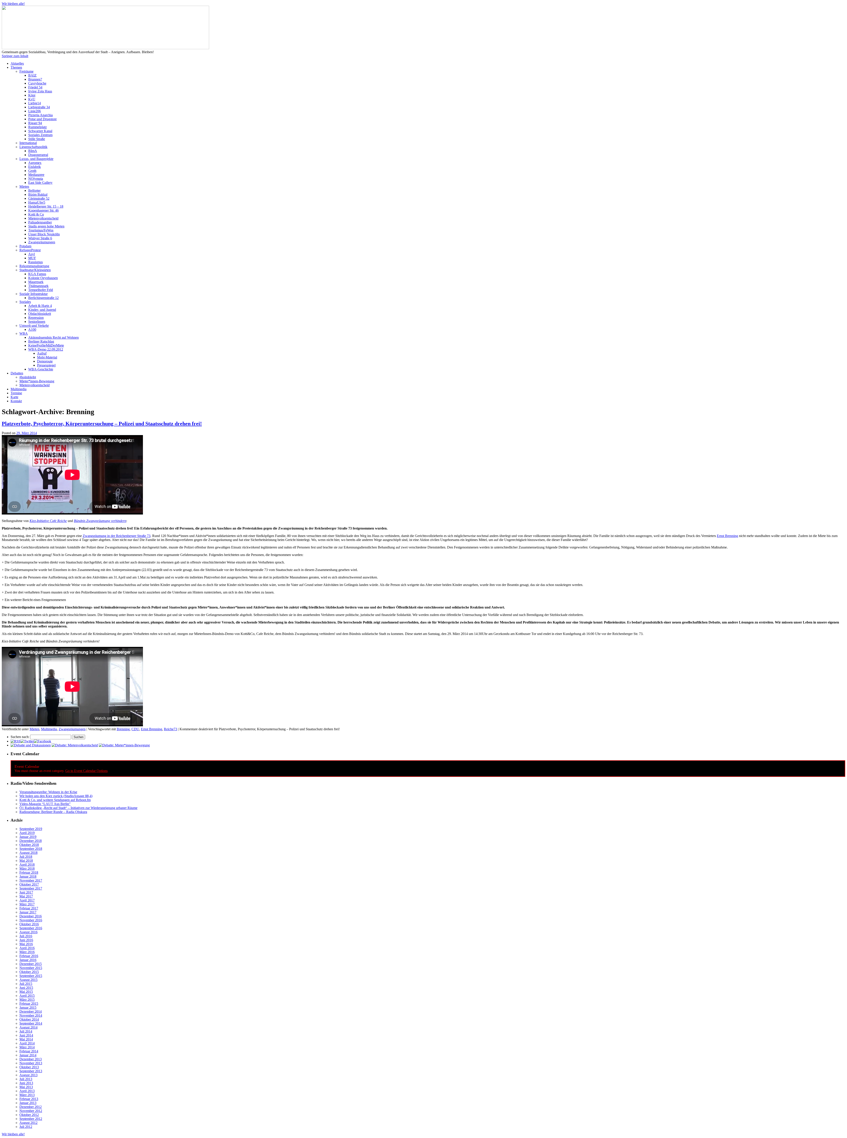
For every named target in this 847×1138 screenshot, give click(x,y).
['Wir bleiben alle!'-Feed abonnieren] (16, 741)
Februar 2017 (28, 908)
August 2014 (28, 1027)
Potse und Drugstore (42, 119)
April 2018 (27, 864)
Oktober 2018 (29, 845)
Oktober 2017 (29, 884)
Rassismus (35, 262)
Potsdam (25, 246)
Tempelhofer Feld (40, 290)
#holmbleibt (27, 377)
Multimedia (18, 389)
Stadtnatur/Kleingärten (35, 270)
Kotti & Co (36, 214)
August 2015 (28, 980)
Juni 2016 (26, 940)
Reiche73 (170, 729)
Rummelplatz (37, 127)
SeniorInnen (36, 321)
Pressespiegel (46, 365)
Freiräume (26, 71)
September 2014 (30, 1023)
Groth (32, 171)
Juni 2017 (26, 892)
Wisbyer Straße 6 (40, 238)
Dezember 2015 (30, 964)
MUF (32, 258)
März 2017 (27, 904)
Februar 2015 (28, 1003)
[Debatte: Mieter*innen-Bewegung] (124, 745)
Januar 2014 (27, 1055)
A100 (32, 329)
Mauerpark (35, 282)
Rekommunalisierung (34, 266)
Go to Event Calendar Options (86, 771)
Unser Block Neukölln (44, 234)
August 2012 (28, 1123)
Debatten (17, 373)
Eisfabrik (34, 167)
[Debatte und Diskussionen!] (31, 745)
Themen (16, 67)
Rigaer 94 (35, 123)
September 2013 (30, 1071)
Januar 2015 (27, 1007)
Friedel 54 (35, 87)
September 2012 (30, 1119)
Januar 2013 (27, 1103)
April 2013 (27, 1091)
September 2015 (30, 976)
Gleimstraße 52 (38, 198)
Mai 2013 (26, 1087)
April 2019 (27, 833)
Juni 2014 (26, 1035)
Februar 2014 (28, 1051)
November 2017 (30, 880)
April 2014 (27, 1043)
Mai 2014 (26, 1039)
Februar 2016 (28, 956)
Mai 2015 (26, 991)
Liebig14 (34, 103)
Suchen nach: (20, 737)
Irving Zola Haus (40, 91)
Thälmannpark (38, 286)
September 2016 (30, 928)
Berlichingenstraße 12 (43, 298)
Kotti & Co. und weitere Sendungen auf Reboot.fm (55, 800)
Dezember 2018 (30, 841)
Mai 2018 (26, 860)
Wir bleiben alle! (13, 4)
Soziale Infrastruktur (33, 294)
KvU (31, 99)
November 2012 (30, 1111)
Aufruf (42, 353)
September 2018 (30, 849)
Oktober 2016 (29, 924)
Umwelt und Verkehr (34, 325)
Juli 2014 (25, 1031)
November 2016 (30, 920)
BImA (32, 151)
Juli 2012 (25, 1127)
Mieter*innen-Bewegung (36, 381)
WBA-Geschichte (40, 369)
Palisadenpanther (40, 222)
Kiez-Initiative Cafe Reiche (48, 521)
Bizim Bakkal (37, 194)
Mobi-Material (47, 357)
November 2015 (30, 968)
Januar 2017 (27, 912)
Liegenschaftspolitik (33, 147)
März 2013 (27, 1095)
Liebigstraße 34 (39, 107)
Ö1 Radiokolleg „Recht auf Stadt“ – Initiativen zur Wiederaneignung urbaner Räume (78, 808)
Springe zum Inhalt (15, 56)
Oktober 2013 (29, 1067)
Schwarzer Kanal (40, 131)
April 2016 (27, 948)
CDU (135, 729)
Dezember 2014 (30, 1011)
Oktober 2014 (29, 1019)
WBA (23, 333)
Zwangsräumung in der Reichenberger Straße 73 (116, 536)
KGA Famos (37, 274)
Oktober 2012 (29, 1115)
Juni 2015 (26, 988)
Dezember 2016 (30, 916)
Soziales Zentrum (40, 135)
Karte (14, 397)
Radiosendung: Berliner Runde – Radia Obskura (53, 812)
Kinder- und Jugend (42, 310)
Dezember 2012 (30, 1107)
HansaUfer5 (36, 202)
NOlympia (35, 178)
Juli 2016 (25, 936)
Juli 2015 (25, 984)
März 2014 (27, 1047)
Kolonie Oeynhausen (43, 278)
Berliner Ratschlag (41, 341)
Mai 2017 (26, 896)
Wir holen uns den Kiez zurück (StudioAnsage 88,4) (55, 796)
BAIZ (32, 75)
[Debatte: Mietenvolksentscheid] (75, 745)
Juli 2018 (25, 856)
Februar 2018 (28, 872)
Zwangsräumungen (41, 242)
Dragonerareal (38, 155)
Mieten (24, 186)
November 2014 (30, 1015)
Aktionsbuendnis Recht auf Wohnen (53, 337)
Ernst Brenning (727, 536)
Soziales (25, 302)
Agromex (34, 163)
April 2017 (27, 900)
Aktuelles (17, 63)
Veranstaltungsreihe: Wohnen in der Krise (48, 792)
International (28, 143)
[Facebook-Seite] (42, 741)
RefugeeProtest (30, 250)
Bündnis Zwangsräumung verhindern (100, 521)
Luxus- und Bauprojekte (36, 159)
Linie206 (34, 111)
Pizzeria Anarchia (40, 115)
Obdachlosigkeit (39, 313)
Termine (16, 393)
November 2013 (30, 1063)
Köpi (31, 95)
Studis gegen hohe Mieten (46, 226)
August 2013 (28, 1075)
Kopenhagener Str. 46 (43, 210)
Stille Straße (36, 139)
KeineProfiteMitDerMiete (46, 345)
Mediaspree (36, 175)
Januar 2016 (27, 960)
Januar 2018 (27, 876)
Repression (36, 317)
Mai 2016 (26, 944)
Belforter (34, 190)
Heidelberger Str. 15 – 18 (45, 206)
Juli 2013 (25, 1079)
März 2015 (27, 999)
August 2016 (28, 932)
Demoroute (45, 361)
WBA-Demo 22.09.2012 (45, 349)
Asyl (31, 254)
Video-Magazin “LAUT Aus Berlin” (45, 804)
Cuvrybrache (37, 83)
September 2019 (30, 829)
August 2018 (28, 852)
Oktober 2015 (29, 972)
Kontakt (16, 401)
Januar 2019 (27, 837)
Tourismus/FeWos (40, 230)
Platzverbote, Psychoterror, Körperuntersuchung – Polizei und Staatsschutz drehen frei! (102, 423)
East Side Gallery (40, 182)
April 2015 (27, 995)
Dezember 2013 (30, 1059)
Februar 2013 (28, 1099)
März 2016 (27, 952)
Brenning (123, 729)
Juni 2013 (26, 1083)
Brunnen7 (35, 79)
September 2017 (30, 888)
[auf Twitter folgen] (27, 741)
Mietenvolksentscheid (43, 218)
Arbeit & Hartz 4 (40, 306)
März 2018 (27, 868)
